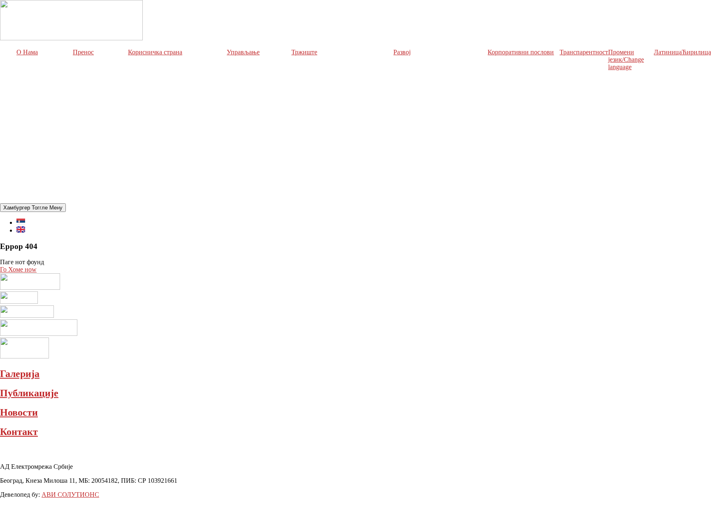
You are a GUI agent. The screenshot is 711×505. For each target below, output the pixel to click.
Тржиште (304, 52)
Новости (19, 412)
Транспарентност (584, 52)
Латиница (668, 52)
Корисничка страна (155, 52)
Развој (402, 52)
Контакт (19, 431)
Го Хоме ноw (18, 269)
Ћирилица (696, 52)
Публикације (29, 393)
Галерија (20, 373)
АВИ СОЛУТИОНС (70, 494)
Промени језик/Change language (626, 59)
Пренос (83, 52)
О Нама (27, 52)
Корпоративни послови (521, 52)
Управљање (243, 52)
